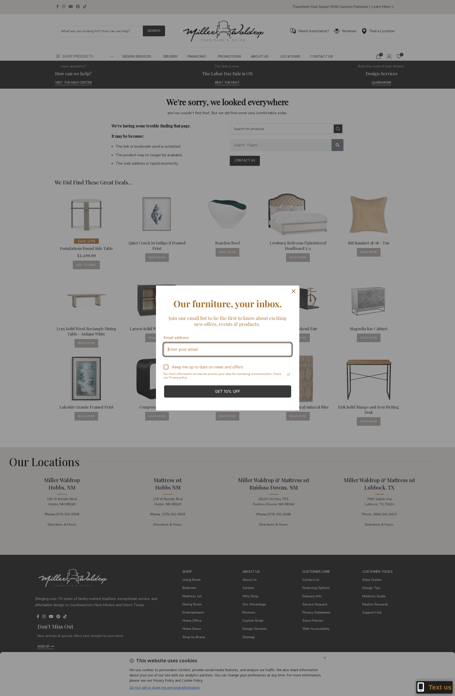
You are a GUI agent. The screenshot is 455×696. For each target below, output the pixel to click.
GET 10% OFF (227, 391)
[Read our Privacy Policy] (289, 374)
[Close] (293, 291)
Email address (176, 337)
